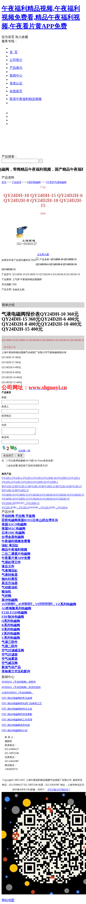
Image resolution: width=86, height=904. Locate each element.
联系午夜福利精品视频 (26, 99)
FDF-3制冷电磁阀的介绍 (14, 730)
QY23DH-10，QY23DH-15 (20, 503)
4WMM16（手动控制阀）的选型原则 (21, 687)
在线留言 (16, 91)
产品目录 (16, 182)
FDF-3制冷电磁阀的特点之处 (17, 708)
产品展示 (16, 67)
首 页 (14, 52)
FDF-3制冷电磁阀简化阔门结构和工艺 (22, 703)
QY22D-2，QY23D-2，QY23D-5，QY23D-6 (34, 507)
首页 (4, 182)
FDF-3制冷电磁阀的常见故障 (17, 698)
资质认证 (16, 83)
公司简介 (16, 60)
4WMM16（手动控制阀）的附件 (19, 681)
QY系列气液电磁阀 (56, 182)
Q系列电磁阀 (34, 182)
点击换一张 (24, 450)
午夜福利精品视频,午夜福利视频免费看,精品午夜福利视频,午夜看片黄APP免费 (41, 17)
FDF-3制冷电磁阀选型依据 (16, 725)
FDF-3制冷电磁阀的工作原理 (17, 719)
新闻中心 (16, 75)
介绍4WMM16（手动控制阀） (17, 692)
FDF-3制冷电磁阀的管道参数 (17, 714)
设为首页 (8, 37)
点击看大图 (43, 254)
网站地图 (8, 900)
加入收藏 (21, 37)
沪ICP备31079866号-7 (59, 789)
